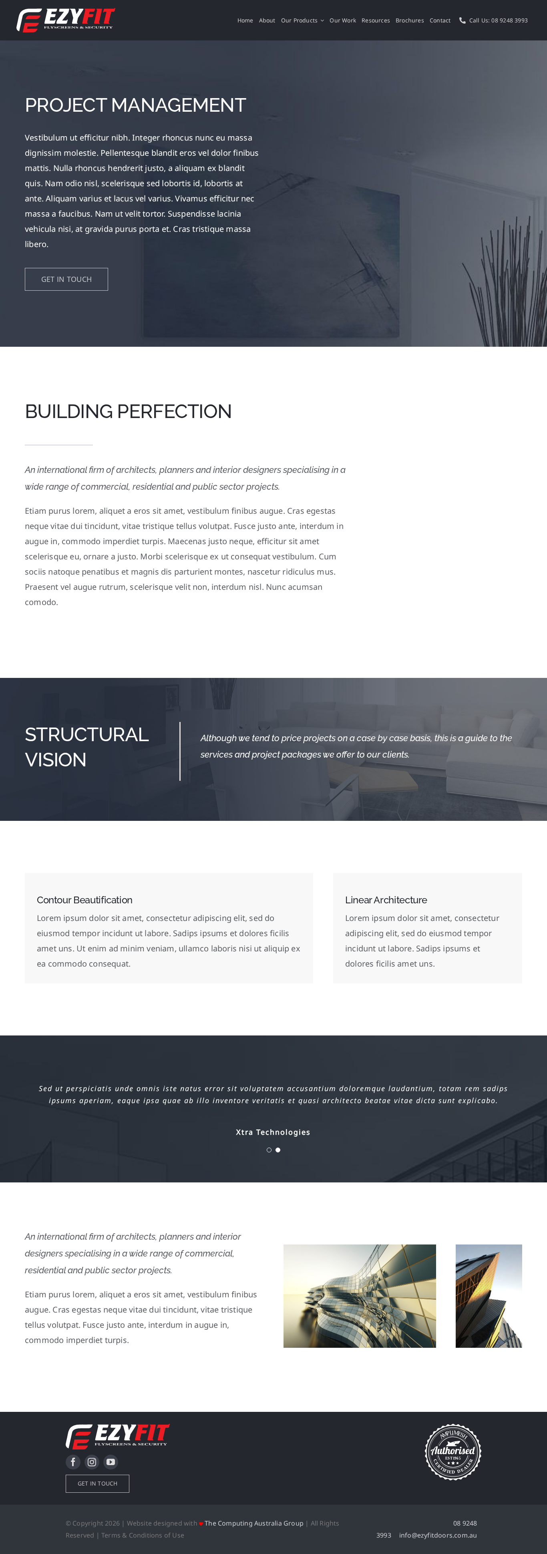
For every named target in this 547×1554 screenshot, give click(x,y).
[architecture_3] (489, 1248)
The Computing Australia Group (254, 1523)
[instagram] (91, 1462)
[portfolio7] (360, 1248)
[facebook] (73, 1462)
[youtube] (110, 1462)
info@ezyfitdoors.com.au (438, 1535)
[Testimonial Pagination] (269, 1150)
